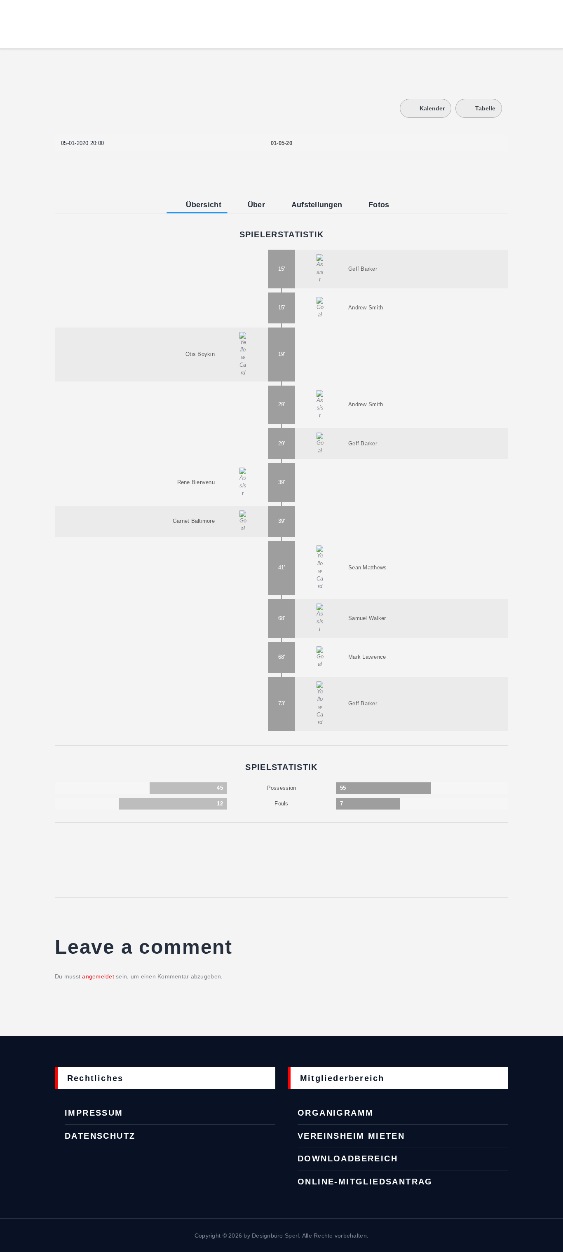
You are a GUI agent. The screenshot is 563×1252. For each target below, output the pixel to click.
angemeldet (98, 976)
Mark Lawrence (367, 657)
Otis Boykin (200, 354)
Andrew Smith (365, 307)
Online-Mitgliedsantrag (365, 1181)
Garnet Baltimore (194, 521)
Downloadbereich (348, 1158)
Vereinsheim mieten (351, 1135)
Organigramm (335, 1112)
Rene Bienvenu (196, 482)
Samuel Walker (367, 618)
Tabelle (485, 108)
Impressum (94, 1112)
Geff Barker (362, 269)
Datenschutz (100, 1135)
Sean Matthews (367, 567)
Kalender (432, 108)
